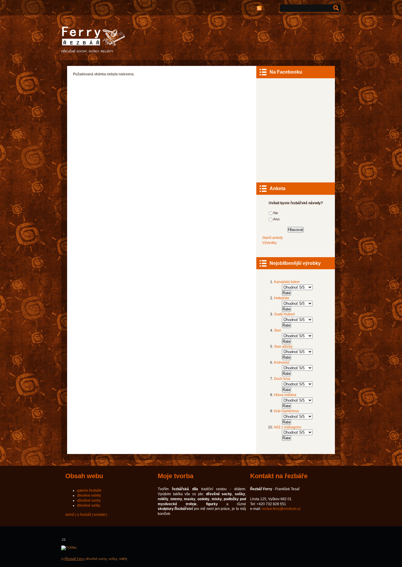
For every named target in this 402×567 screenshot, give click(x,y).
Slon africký (283, 347)
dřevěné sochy (89, 500)
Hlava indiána (285, 395)
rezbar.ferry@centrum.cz (281, 509)
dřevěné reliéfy (89, 495)
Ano (276, 219)
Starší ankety (272, 238)
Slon (277, 330)
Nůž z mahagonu (287, 427)
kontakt (99, 515)
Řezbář (83, 42)
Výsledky (269, 243)
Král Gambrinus (286, 411)
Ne (275, 213)
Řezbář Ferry (75, 559)
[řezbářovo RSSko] (260, 8)
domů (69, 515)
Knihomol (281, 362)
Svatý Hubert (284, 314)
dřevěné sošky (88, 505)
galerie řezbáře (89, 490)
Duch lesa (282, 379)
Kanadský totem (287, 282)
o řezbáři (84, 515)
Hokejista (281, 298)
